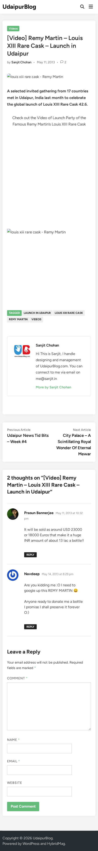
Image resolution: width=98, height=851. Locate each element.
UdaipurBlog (19, 6)
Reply (30, 554)
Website (14, 783)
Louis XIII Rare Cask (69, 313)
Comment (17, 678)
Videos (13, 28)
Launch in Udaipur (37, 313)
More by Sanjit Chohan (53, 387)
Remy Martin (18, 319)
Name (13, 740)
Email (13, 761)
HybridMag (56, 843)
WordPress (31, 843)
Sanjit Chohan (21, 62)
